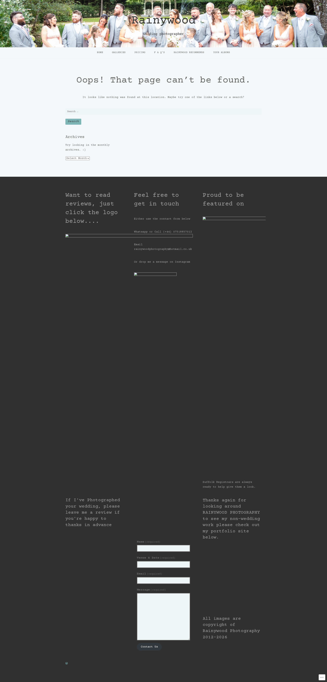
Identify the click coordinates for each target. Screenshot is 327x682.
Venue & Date (156, 558)
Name (148, 542)
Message (151, 590)
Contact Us (149, 646)
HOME (100, 52)
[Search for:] (163, 111)
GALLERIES (119, 52)
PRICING (140, 52)
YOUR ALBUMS (221, 52)
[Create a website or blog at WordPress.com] (66, 663)
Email (149, 574)
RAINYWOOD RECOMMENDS (189, 52)
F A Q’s (159, 52)
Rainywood (163, 21)
